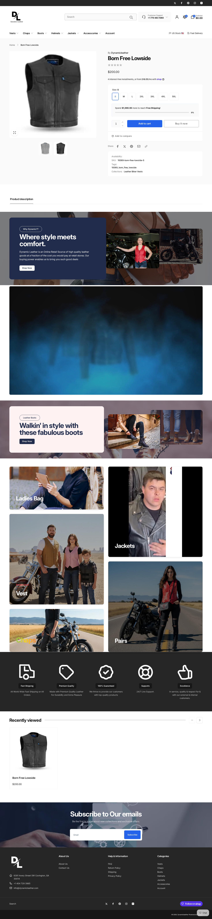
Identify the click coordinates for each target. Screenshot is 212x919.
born (121, 167)
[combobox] (101, 17)
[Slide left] (192, 720)
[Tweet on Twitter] (124, 146)
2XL (142, 96)
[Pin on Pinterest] (131, 146)
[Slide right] (200, 720)
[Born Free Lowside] (34, 767)
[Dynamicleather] (16, 868)
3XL (152, 96)
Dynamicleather (118, 52)
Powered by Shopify (196, 914)
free (126, 167)
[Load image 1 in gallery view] (45, 148)
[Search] (131, 17)
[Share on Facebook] (117, 146)
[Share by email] (139, 146)
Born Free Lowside (23, 777)
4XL (163, 96)
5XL (174, 96)
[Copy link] (146, 146)
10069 (115, 167)
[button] (197, 17)
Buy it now (181, 123)
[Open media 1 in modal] (52, 94)
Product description (21, 199)
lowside (132, 167)
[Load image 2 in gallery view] (60, 148)
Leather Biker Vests (133, 171)
